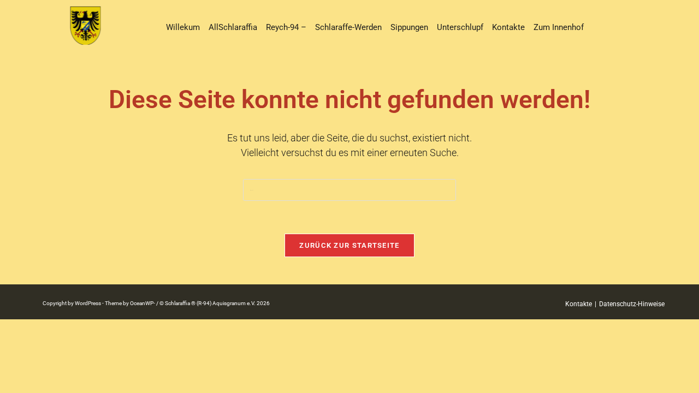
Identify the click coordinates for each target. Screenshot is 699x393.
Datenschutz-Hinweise (632, 304)
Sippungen (409, 27)
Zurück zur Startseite (349, 245)
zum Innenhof (559, 27)
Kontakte (508, 27)
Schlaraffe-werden (348, 27)
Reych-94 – (286, 27)
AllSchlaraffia (233, 27)
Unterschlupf (460, 27)
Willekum (183, 27)
